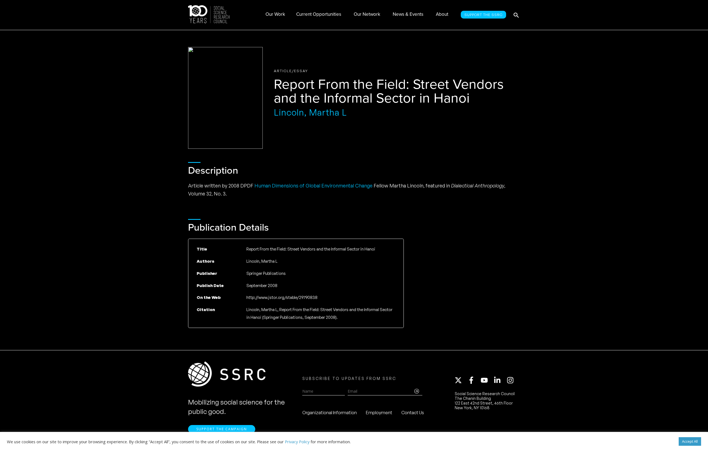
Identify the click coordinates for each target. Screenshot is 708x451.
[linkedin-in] (500, 380)
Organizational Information (329, 412)
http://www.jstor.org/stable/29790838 (281, 297)
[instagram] (511, 380)
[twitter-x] (461, 380)
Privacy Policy (297, 441)
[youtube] (487, 380)
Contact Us (412, 412)
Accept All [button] (690, 441)
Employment (379, 412)
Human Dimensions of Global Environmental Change (313, 186)
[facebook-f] (474, 380)
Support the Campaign (221, 429)
